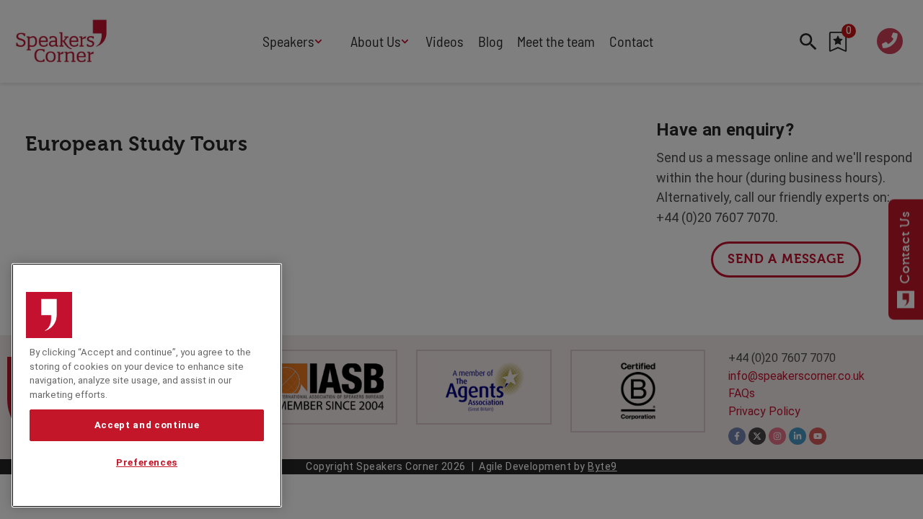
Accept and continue (146, 425)
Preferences (146, 463)
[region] (147, 385)
